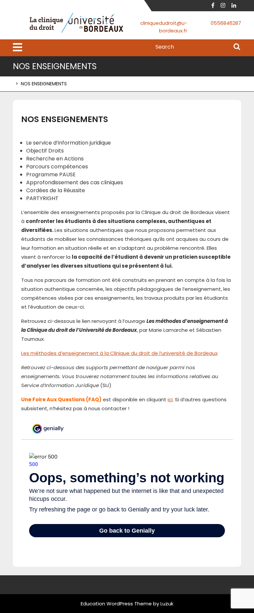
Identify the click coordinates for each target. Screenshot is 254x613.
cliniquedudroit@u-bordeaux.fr (163, 27)
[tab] (17, 48)
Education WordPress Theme (116, 603)
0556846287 (226, 23)
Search (236, 47)
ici (170, 399)
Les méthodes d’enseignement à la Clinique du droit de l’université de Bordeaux (119, 353)
